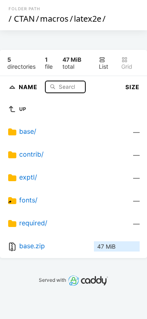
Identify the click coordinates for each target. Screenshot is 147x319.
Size (132, 86)
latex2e (87, 18)
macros (54, 18)
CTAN (24, 18)
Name (29, 86)
